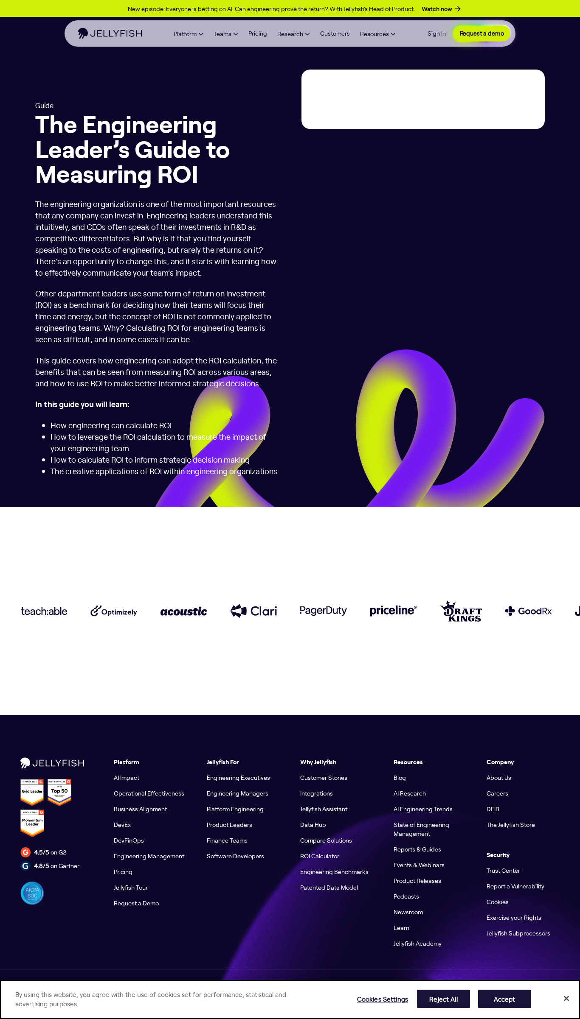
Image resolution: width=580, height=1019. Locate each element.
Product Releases (417, 880)
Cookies (498, 901)
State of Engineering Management (421, 829)
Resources (374, 33)
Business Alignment (140, 808)
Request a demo (482, 33)
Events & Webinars (419, 864)
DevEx (122, 824)
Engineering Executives (238, 777)
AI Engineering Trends (423, 808)
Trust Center (503, 870)
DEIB (493, 808)
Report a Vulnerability (515, 886)
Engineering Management (149, 855)
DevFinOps (129, 840)
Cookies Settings (382, 998)
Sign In (437, 33)
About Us (499, 777)
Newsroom (408, 911)
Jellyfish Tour (131, 887)
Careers (497, 793)
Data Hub (313, 824)
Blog (400, 777)
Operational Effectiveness (149, 793)
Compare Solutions (326, 840)
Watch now (437, 9)
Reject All (443, 998)
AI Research (410, 793)
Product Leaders (229, 824)
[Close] (566, 998)
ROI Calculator (319, 855)
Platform (185, 33)
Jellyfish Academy (418, 943)
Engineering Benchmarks (334, 871)
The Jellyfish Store (511, 824)
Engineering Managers (237, 793)
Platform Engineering (235, 808)
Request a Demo (136, 903)
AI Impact (126, 777)
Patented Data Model (329, 887)
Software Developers (235, 855)
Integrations (316, 793)
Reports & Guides (417, 849)
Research (290, 33)
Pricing (257, 33)
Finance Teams (227, 840)
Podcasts (406, 896)
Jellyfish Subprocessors (518, 933)
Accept (504, 998)
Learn (401, 927)
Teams (222, 33)
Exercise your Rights (514, 917)
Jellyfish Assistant (323, 808)
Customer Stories (323, 777)
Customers (335, 33)
